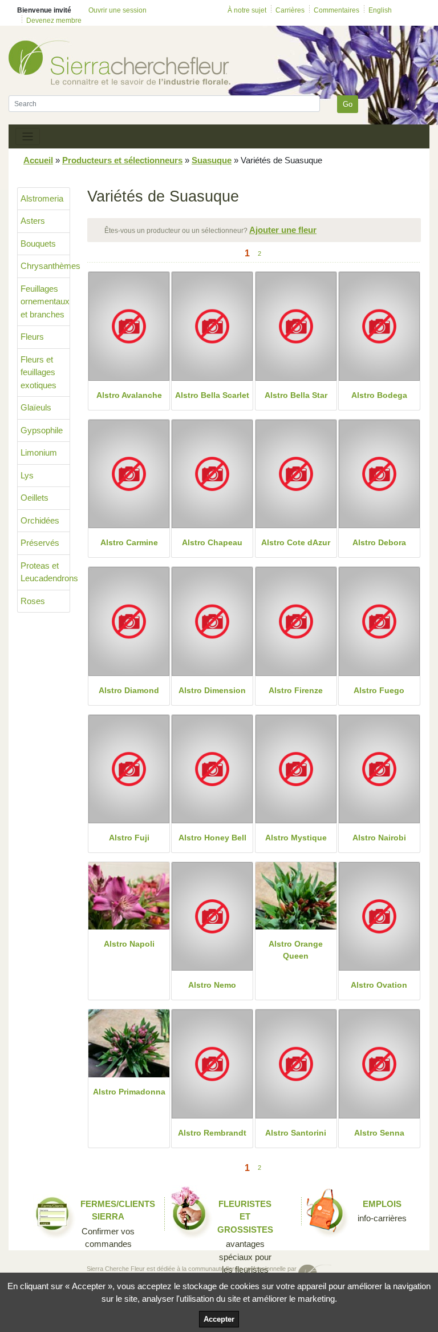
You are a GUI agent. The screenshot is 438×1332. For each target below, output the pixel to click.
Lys (27, 475)
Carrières (290, 10)
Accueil (38, 160)
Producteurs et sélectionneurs (122, 160)
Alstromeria (42, 198)
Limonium (39, 452)
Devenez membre (54, 21)
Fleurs (32, 336)
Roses (33, 601)
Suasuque (212, 160)
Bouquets (38, 243)
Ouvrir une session (117, 10)
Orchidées (40, 520)
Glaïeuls (36, 407)
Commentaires (336, 10)
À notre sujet (247, 10)
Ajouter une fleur (283, 230)
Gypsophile (42, 430)
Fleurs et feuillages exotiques (38, 372)
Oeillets (34, 497)
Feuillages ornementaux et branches (45, 301)
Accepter (219, 1319)
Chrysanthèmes (45, 266)
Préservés (40, 543)
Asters (33, 221)
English (380, 10)
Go (347, 104)
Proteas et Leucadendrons (45, 572)
